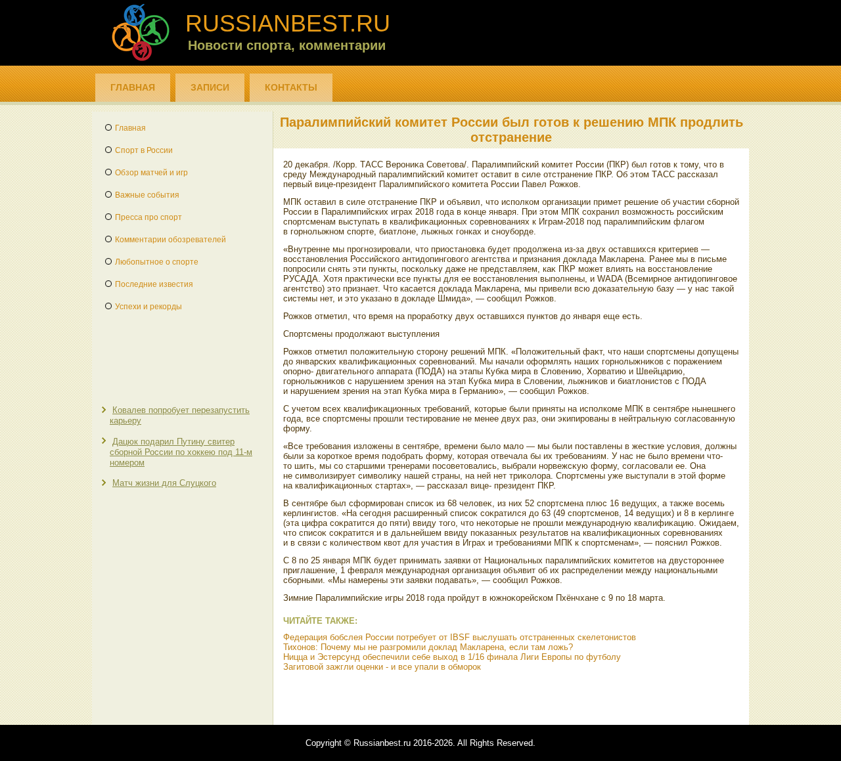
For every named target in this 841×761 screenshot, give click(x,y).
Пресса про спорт (148, 217)
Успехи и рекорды (148, 306)
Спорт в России (144, 150)
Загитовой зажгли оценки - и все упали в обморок (382, 667)
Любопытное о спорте (156, 262)
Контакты (291, 87)
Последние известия (154, 284)
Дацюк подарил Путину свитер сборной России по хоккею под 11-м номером (181, 452)
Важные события (147, 195)
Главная (132, 87)
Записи (210, 87)
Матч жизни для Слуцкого (164, 483)
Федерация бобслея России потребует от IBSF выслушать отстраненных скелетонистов (459, 637)
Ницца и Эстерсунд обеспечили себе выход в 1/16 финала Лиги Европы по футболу (452, 657)
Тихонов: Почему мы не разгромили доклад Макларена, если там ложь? (428, 647)
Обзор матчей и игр (151, 172)
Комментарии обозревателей (170, 239)
